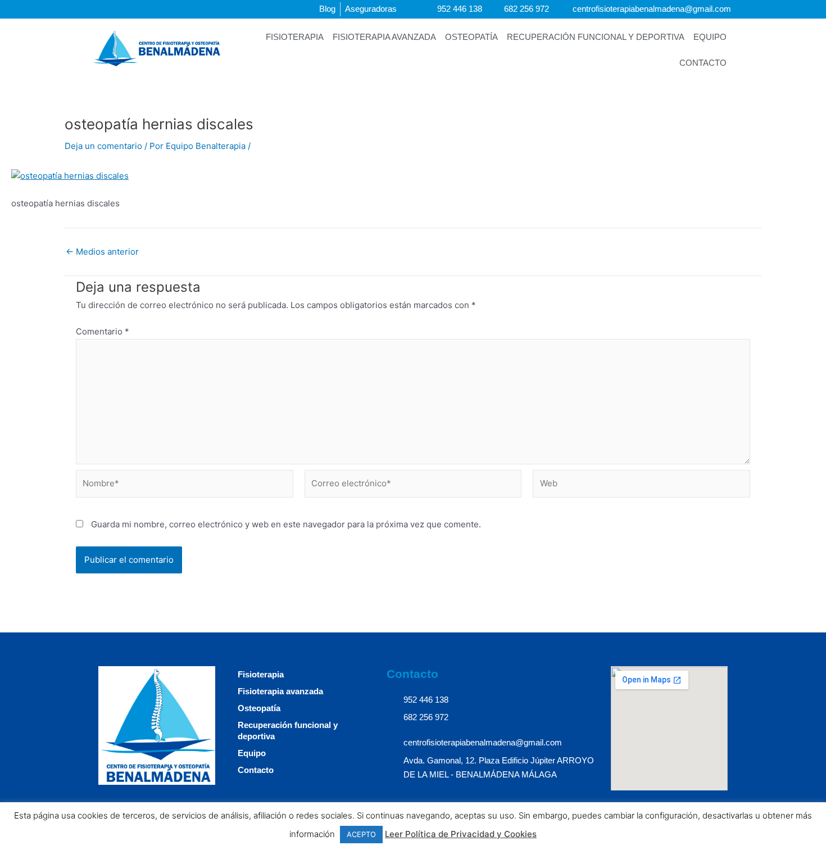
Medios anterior (102, 251)
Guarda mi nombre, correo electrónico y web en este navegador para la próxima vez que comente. (286, 524)
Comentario (102, 331)
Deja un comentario (103, 146)
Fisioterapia (295, 37)
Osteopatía (471, 37)
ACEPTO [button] (361, 834)
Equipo (710, 37)
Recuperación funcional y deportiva (595, 37)
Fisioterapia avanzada (384, 37)
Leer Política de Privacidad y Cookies (461, 834)
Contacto (703, 62)
